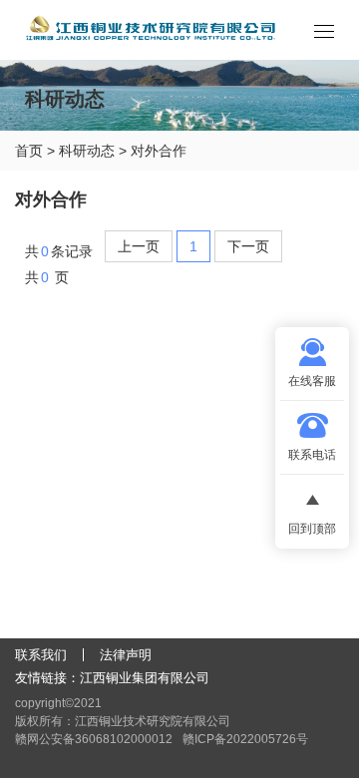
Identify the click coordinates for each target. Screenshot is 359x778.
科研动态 (87, 151)
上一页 (139, 246)
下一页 (248, 246)
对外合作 (158, 151)
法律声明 (126, 654)
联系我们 (41, 654)
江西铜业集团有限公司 (144, 677)
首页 (29, 151)
